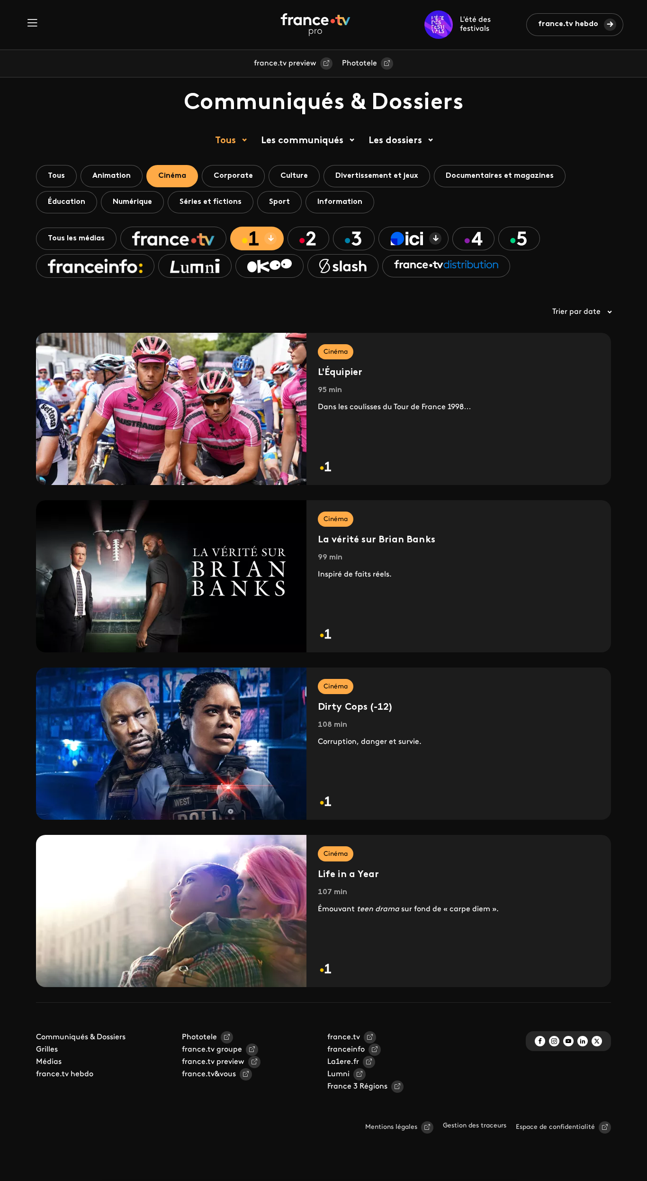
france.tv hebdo (568, 24)
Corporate (233, 176)
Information (339, 202)
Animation (111, 176)
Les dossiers (395, 141)
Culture (294, 176)
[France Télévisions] (315, 24)
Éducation (66, 202)
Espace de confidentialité (555, 1127)
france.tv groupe (212, 1049)
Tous (225, 141)
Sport (279, 202)
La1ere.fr (343, 1062)
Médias (49, 1062)
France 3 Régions (357, 1086)
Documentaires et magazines (500, 176)
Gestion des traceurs (474, 1125)
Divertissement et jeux (376, 176)
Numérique (132, 202)
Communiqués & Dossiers (81, 1037)
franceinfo (346, 1049)
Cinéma (172, 176)
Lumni (338, 1074)
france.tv (343, 1037)
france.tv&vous (209, 1074)
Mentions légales (391, 1127)
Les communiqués (302, 141)
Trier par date (576, 312)
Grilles (47, 1049)
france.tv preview (285, 63)
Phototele (359, 63)
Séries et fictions (211, 202)
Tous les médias (76, 238)
